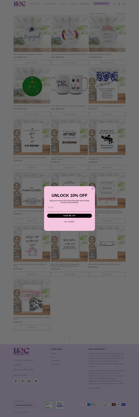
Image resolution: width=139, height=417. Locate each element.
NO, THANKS (69, 222)
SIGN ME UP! (69, 216)
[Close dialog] (92, 188)
